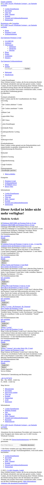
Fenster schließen (6, 2)
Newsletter (8, 11)
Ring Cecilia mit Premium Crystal (12, 329)
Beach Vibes (9, 186)
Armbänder (8, 56)
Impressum (8, 402)
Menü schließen (10, 174)
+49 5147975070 (6, 378)
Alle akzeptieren (12, 483)
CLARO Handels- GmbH (15, 470)
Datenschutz (9, 20)
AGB (6, 400)
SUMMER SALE (11, 185)
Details (3, 238)
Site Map (8, 414)
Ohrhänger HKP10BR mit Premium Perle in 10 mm (17, 225)
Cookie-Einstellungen (12, 9)
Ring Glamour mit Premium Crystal (12, 350)
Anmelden (15, 23)
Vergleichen (5, 240)
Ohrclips (12, 50)
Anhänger (8, 43)
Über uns (8, 12)
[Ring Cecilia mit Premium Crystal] (6, 327)
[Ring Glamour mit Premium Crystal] (17, 348)
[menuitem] (24, 9)
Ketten (7, 54)
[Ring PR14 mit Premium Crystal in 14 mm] (15, 286)
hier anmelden (5, 236)
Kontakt (7, 16)
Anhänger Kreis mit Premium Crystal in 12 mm (16, 246)
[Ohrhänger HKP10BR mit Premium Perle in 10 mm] (18, 223)
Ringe (7, 52)
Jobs (6, 412)
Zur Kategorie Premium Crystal (11, 38)
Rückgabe (8, 420)
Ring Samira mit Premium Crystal (12, 267)
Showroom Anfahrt (11, 392)
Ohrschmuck (9, 45)
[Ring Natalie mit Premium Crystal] (15, 306)
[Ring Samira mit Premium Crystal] (14, 265)
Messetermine (9, 389)
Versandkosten (5, 450)
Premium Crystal (10, 181)
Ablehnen (4, 483)
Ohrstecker (12, 48)
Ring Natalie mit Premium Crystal (12, 308)
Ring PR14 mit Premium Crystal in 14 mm (14, 287)
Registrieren (5, 23)
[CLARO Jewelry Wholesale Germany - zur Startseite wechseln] (22, 5)
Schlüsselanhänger (11, 183)
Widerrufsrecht (9, 421)
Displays (8, 58)
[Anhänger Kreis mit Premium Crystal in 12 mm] (21, 244)
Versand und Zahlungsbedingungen (16, 18)
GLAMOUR (9, 41)
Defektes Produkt (10, 410)
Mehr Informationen (29, 481)
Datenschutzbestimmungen (20, 439)
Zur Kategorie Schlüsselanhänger (11, 61)
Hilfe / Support (10, 14)
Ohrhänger (12, 47)
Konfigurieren (23, 483)
